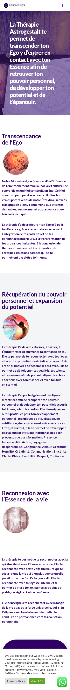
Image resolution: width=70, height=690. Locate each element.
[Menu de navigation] (62, 5)
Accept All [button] (37, 681)
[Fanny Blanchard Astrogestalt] (14, 5)
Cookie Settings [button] (16, 681)
